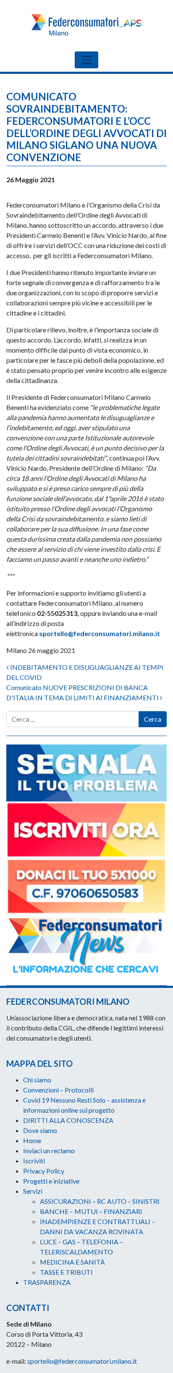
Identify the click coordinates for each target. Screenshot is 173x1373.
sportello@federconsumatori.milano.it (99, 633)
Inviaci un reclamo (49, 1150)
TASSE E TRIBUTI (66, 1272)
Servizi (32, 1191)
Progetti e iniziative (51, 1181)
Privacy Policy (43, 1171)
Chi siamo (37, 1080)
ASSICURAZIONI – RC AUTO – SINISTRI (100, 1201)
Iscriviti (34, 1161)
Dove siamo (40, 1130)
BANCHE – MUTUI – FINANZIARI (91, 1211)
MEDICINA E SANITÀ (72, 1262)
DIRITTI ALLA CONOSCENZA (68, 1120)
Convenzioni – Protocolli (58, 1090)
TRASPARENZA (47, 1282)
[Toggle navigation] (86, 59)
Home (32, 1140)
